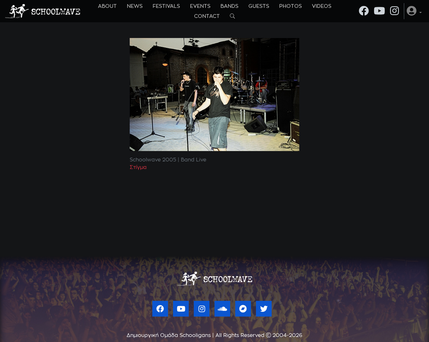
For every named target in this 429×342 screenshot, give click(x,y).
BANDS (229, 6)
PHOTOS (290, 6)
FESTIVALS (166, 6)
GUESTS (258, 6)
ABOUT (107, 6)
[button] (414, 11)
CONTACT (207, 16)
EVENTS (200, 6)
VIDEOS (321, 6)
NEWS (135, 6)
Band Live (193, 159)
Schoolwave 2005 (153, 159)
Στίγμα (138, 167)
